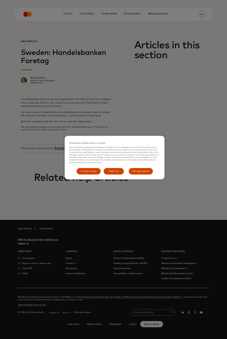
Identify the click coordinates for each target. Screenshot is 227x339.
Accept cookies (88, 171)
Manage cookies (140, 171)
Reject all (114, 171)
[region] (114, 158)
